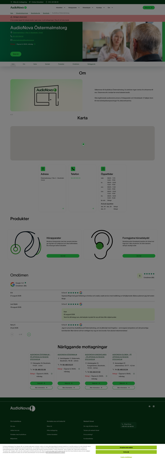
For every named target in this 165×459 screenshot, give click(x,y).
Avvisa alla (126, 452)
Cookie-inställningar (126, 457)
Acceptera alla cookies (126, 447)
